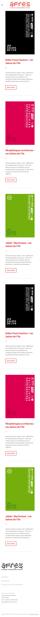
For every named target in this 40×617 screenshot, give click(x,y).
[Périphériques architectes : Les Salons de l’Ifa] (20, 123)
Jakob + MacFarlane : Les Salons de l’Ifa (18, 244)
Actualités (4, 577)
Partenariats (5, 581)
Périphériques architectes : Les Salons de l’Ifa (19, 152)
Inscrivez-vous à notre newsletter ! (12, 585)
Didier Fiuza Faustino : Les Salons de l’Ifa (19, 61)
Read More (11, 87)
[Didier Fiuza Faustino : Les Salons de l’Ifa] (20, 32)
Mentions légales (33, 614)
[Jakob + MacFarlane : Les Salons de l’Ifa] (20, 215)
